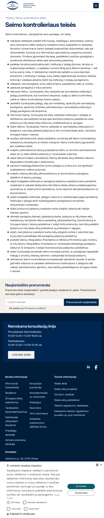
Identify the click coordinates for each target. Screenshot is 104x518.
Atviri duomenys (39, 413)
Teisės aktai (60, 383)
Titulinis (9, 18)
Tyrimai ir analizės (64, 394)
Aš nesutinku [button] (81, 493)
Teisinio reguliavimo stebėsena (71, 405)
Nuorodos (35, 407)
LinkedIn (88, 367)
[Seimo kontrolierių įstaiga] (12, 5)
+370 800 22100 (21, 354)
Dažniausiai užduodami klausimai (11, 421)
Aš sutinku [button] (81, 486)
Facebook (96, 367)
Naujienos (10, 392)
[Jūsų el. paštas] (34, 302)
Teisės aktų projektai (65, 389)
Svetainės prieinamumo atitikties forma (38, 422)
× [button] (101, 465)
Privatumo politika (35, 308)
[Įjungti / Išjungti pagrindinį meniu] (96, 5)
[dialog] (52, 489)
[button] (36, 514)
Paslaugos (35, 402)
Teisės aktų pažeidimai (66, 400)
